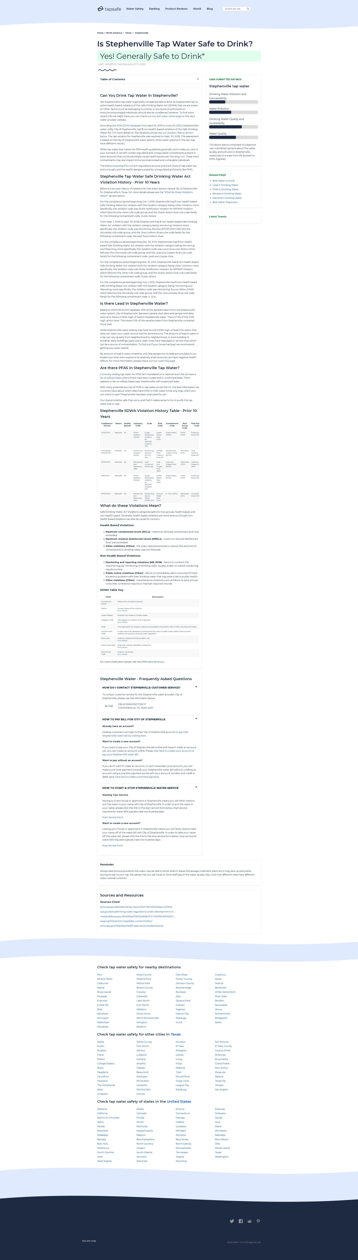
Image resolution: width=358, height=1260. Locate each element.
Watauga (181, 1018)
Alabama (102, 1109)
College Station (105, 1063)
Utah (100, 1156)
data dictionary (156, 662)
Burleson (181, 992)
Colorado (141, 1113)
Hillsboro (141, 1009)
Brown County (144, 987)
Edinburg (181, 1089)
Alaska (140, 1109)
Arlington (141, 1022)
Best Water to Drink (224, 180)
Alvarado (102, 996)
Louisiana (181, 1126)
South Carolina (105, 1152)
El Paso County (223, 1046)
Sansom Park (183, 1000)
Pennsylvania (183, 1148)
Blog (210, 8)
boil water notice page (169, 116)
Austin (100, 1046)
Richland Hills (222, 1013)
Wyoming (181, 1161)
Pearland (102, 1081)
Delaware (220, 1113)
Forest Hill (103, 1005)
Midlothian (103, 1022)
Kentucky (142, 1126)
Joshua (219, 983)
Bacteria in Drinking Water (227, 198)
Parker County (184, 979)
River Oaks (221, 996)
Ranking (154, 8)
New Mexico (222, 1139)
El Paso (180, 1046)
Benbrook (220, 987)
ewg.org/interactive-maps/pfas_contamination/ (126, 921)
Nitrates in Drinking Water (227, 193)
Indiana (180, 1122)
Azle (178, 996)
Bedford (141, 1026)
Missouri (140, 1135)
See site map (89, 1241)
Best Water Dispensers (225, 202)
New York (102, 1143)
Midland (180, 1068)
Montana (181, 1135)
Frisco (179, 1063)
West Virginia (104, 1161)
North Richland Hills (147, 1018)
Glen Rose (181, 974)
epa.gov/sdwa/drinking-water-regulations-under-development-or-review (140, 911)
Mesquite (220, 1072)
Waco (100, 1068)
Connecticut (183, 1113)
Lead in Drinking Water (225, 185)
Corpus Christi (222, 1050)
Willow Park (143, 983)
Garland (141, 1059)
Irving (179, 1059)
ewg (175, 391)
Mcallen (101, 1050)
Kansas (101, 1126)
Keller (218, 1022)
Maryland (102, 1130)
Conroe (140, 1094)
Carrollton (103, 1076)
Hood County (143, 974)
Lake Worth (143, 1000)
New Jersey (182, 1139)
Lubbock (141, 1055)
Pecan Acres (143, 1013)
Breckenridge (183, 987)
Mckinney (220, 1055)
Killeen (101, 1059)
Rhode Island (222, 1148)
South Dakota (144, 1152)
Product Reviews (176, 8)
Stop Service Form (112, 845)
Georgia (180, 1117)
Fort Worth (142, 1005)
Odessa (140, 1068)
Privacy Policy (128, 1221)
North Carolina (144, 1143)
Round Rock (183, 1076)
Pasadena (102, 1072)
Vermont (141, 1156)
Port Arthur (221, 1068)
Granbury (220, 974)
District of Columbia (108, 1117)
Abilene (219, 1076)
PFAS (190, 169)
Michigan (181, 1130)
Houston (181, 1042)
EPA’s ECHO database (129, 125)
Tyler (179, 1072)
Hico (99, 974)
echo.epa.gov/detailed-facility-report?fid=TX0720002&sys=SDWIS (136, 907)
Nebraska (220, 1135)
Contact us (105, 1221)
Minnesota (221, 1130)
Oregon (140, 1148)
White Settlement (225, 992)
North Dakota (183, 1143)
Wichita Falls (143, 1089)
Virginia (180, 1156)
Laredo (180, 1055)
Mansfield (102, 1013)
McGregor (103, 1018)
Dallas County (144, 1042)
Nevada (101, 1139)
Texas (176, 1034)
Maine (218, 1126)
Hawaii (218, 1117)
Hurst (179, 1022)
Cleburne (102, 983)
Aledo (218, 979)
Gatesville (141, 996)
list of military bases (111, 378)
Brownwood (104, 992)
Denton (140, 1050)
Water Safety (134, 8)
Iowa (217, 1122)
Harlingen (142, 1076)
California (102, 1113)
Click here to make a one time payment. (137, 777)
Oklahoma (103, 1148)
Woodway (102, 1026)
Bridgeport (221, 1018)
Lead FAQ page (166, 361)
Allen (100, 1089)
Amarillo (141, 1063)
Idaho (100, 1122)
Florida (140, 1117)
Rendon (219, 1000)
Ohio (217, 1143)
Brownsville (221, 1059)
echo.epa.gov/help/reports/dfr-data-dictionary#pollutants (131, 925)
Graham (180, 1005)
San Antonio (222, 1042)
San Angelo (221, 1089)
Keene (100, 987)
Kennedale (221, 1005)
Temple (219, 1085)
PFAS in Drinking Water (226, 189)
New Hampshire (145, 1139)
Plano (100, 1055)
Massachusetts (144, 1130)
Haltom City (182, 1013)
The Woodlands (106, 1085)
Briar (100, 1009)
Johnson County (185, 983)
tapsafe (112, 9)
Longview (102, 1094)
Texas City (220, 1081)
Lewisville (141, 1085)
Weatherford (143, 979)
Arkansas (220, 1109)
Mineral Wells (104, 979)
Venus (218, 1009)
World (197, 8)
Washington (222, 1156)
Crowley (141, 992)
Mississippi (102, 1135)
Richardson (142, 1081)
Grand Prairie (222, 1063)
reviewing (117, 166)
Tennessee (182, 1152)
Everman (102, 1000)
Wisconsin (142, 1161)
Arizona (180, 1109)
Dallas (100, 1042)
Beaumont (142, 1072)
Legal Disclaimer (156, 1221)
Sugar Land (182, 1081)
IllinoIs (140, 1122)
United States (179, 1101)
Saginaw (180, 1009)
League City (182, 1085)
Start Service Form (112, 817)
